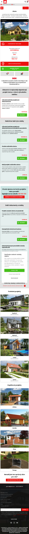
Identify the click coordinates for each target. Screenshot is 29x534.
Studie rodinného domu (9, 146)
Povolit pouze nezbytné (14, 274)
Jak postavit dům (3, 500)
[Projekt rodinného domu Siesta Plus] (27, 8)
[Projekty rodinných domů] (1, 8)
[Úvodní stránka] (5, 1)
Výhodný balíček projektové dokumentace (10, 100)
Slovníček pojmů (3, 497)
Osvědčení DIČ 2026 (4, 505)
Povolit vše (14, 270)
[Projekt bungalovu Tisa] (24, 8)
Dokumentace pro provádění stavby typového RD (13, 246)
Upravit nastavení (14, 278)
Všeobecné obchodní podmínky (6, 494)
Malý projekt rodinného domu (11, 164)
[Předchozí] (2, 31)
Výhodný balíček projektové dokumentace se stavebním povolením (14, 127)
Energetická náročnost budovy (11, 229)
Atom (14, 4)
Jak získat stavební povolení (6, 502)
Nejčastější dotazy (4, 492)
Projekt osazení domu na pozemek (12, 211)
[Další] (26, 31)
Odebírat (24, 509)
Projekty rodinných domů (6, 4)
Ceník (1, 504)
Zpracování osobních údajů (5, 496)
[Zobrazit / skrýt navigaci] (1, 1)
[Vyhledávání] (25, 1)
